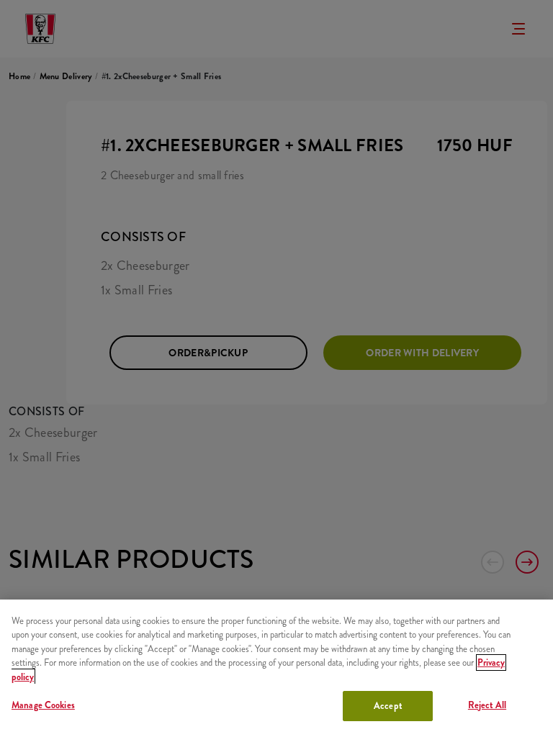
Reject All (487, 705)
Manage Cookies (43, 705)
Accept (388, 706)
